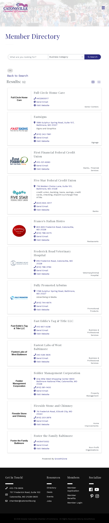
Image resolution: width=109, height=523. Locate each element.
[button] (93, 82)
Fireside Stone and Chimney (53, 405)
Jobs (49, 501)
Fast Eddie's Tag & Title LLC (53, 321)
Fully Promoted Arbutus (50, 285)
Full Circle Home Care (49, 92)
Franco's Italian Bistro (49, 221)
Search (93, 57)
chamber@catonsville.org (22, 501)
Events (50, 496)
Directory (51, 487)
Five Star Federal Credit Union (55, 180)
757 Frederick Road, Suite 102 (25, 492)
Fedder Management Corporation (57, 373)
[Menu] (103, 7)
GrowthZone (61, 458)
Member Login (74, 502)
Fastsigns (40, 117)
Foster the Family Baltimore (53, 435)
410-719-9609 (16, 488)
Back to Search (17, 75)
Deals (49, 492)
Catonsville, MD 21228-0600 (24, 496)
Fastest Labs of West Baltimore (48, 347)
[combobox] (66, 56)
